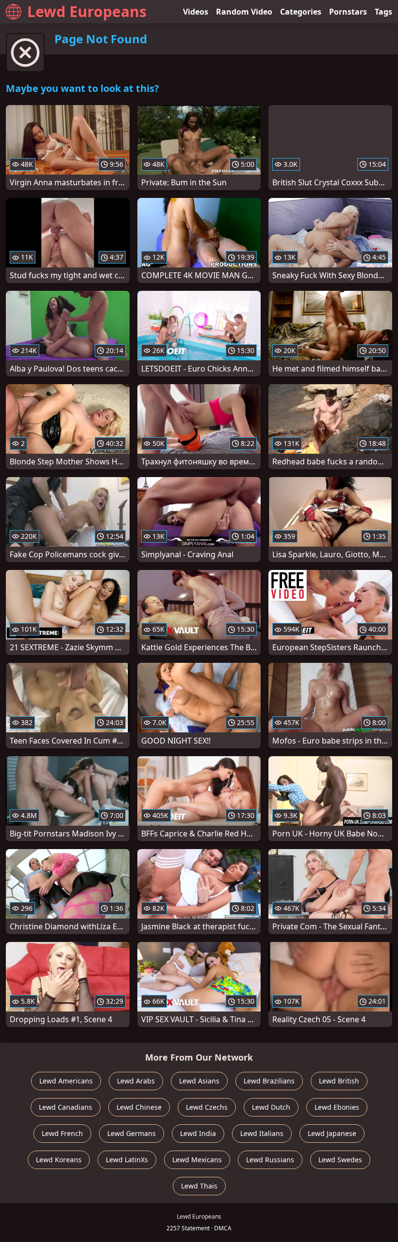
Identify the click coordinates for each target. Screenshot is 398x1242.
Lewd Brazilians (269, 1080)
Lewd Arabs (136, 1080)
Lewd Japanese (332, 1133)
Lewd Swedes (340, 1159)
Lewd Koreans (59, 1159)
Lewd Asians (199, 1080)
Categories (300, 11)
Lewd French (62, 1133)
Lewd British (339, 1080)
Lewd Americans (66, 1080)
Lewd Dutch (271, 1107)
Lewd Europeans (87, 11)
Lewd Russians (270, 1159)
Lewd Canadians (65, 1107)
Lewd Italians (261, 1133)
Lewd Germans (131, 1133)
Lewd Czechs (207, 1107)
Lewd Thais (199, 1185)
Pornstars (348, 11)
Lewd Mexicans (197, 1159)
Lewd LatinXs (127, 1159)
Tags (383, 11)
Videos (195, 11)
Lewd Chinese (139, 1107)
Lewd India (198, 1133)
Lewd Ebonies (337, 1107)
